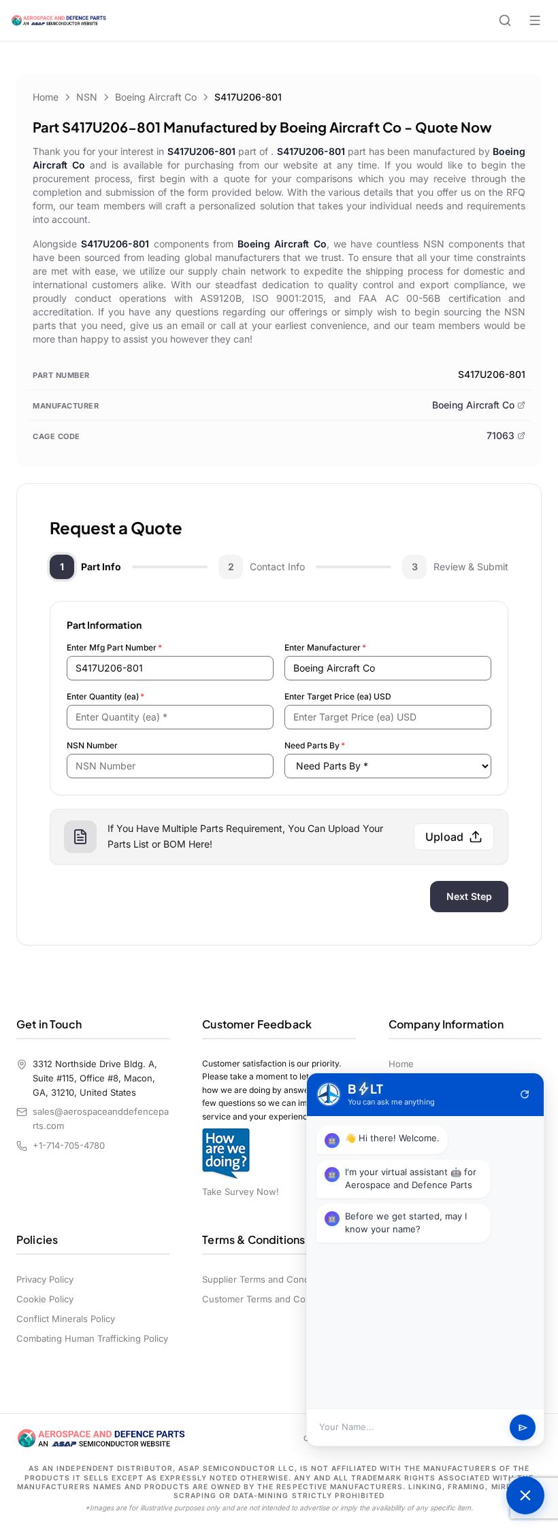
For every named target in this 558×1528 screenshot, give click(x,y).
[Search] (505, 20)
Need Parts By (314, 745)
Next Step (469, 896)
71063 (500, 435)
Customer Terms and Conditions (270, 1298)
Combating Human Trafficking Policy (92, 1338)
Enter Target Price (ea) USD (337, 696)
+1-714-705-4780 (69, 1145)
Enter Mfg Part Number (114, 647)
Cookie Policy (44, 1298)
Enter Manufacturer (325, 647)
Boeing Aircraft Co (156, 97)
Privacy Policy (44, 1279)
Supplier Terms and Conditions (267, 1279)
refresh (524, 1094)
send (523, 1428)
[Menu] (535, 20)
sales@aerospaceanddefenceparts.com (101, 1118)
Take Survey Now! (240, 1191)
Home (46, 97)
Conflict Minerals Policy (65, 1318)
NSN (86, 97)
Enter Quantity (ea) (105, 696)
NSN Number (92, 745)
